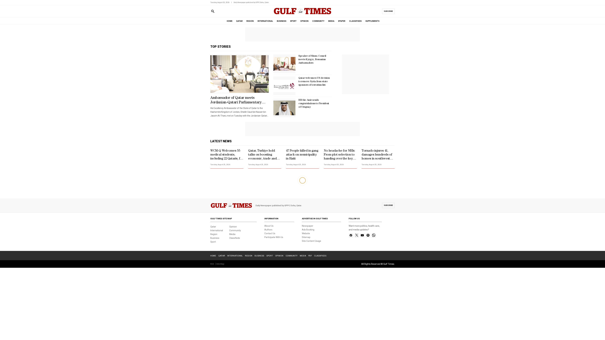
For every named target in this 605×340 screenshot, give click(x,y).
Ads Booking (308, 229)
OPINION (304, 21)
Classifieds (234, 238)
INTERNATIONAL (265, 21)
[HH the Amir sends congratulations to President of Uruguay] (284, 108)
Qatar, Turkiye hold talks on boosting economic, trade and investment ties (262, 155)
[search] (212, 11)
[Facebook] (350, 235)
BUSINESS (281, 21)
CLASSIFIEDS (355, 21)
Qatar (213, 226)
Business (214, 238)
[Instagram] (367, 235)
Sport (213, 242)
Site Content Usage (311, 241)
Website (306, 233)
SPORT (293, 21)
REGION (250, 21)
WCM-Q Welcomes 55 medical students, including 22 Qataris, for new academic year (226, 155)
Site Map (220, 264)
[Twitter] (356, 235)
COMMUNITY (318, 21)
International (216, 230)
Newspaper (307, 226)
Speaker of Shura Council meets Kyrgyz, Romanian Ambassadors (312, 59)
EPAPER (341, 21)
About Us (269, 226)
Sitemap (306, 237)
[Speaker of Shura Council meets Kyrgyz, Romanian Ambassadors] (284, 63)
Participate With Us (273, 237)
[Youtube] (362, 235)
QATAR (239, 21)
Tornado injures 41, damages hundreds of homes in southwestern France (378, 155)
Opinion (233, 226)
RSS (212, 264)
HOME (229, 21)
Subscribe (388, 11)
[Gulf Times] (302, 14)
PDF (310, 256)
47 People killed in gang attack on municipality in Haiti (302, 154)
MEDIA (331, 21)
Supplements (372, 21)
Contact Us (269, 233)
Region (213, 234)
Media (232, 234)
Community (235, 230)
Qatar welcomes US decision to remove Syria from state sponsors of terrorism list (314, 81)
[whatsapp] (373, 235)
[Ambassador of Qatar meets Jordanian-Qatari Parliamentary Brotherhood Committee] (239, 74)
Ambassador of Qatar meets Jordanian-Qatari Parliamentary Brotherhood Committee (236, 100)
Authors (268, 229)
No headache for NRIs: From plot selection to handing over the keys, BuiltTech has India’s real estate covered (339, 155)
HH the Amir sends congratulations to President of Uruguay (313, 103)
